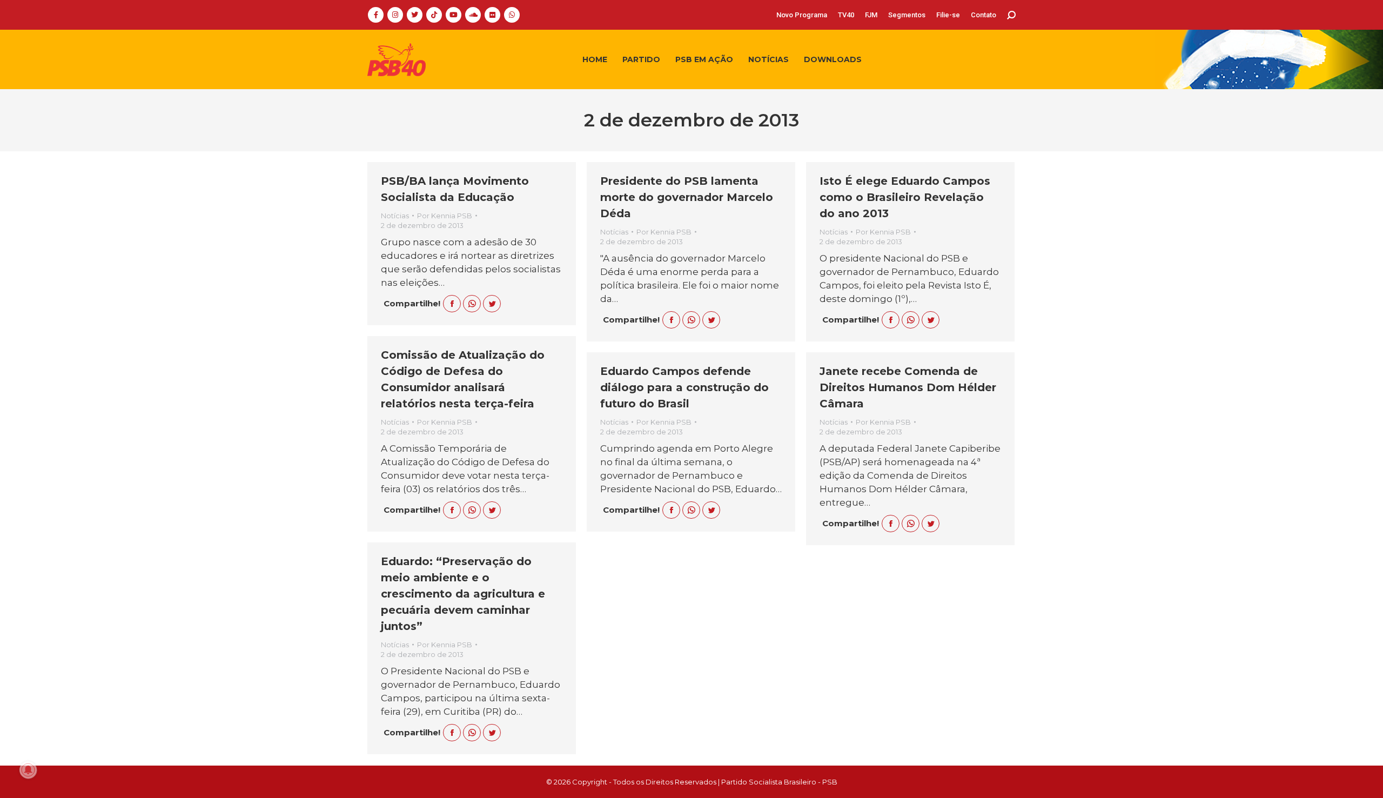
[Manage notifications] (28, 770)
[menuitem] (801, 15)
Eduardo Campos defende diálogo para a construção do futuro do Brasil (684, 387)
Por (444, 215)
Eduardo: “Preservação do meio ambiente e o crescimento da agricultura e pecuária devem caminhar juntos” (463, 594)
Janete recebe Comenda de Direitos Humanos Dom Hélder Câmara (908, 387)
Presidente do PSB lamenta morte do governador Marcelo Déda (686, 197)
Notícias (395, 215)
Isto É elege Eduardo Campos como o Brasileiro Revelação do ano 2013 (905, 197)
